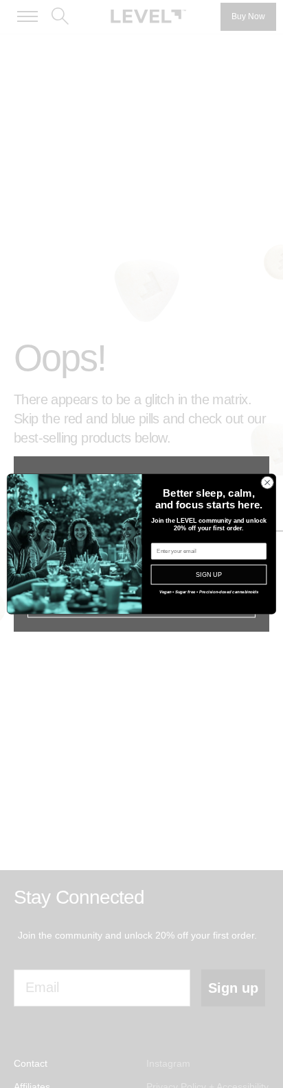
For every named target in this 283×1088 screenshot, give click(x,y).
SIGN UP (208, 574)
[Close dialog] (267, 483)
